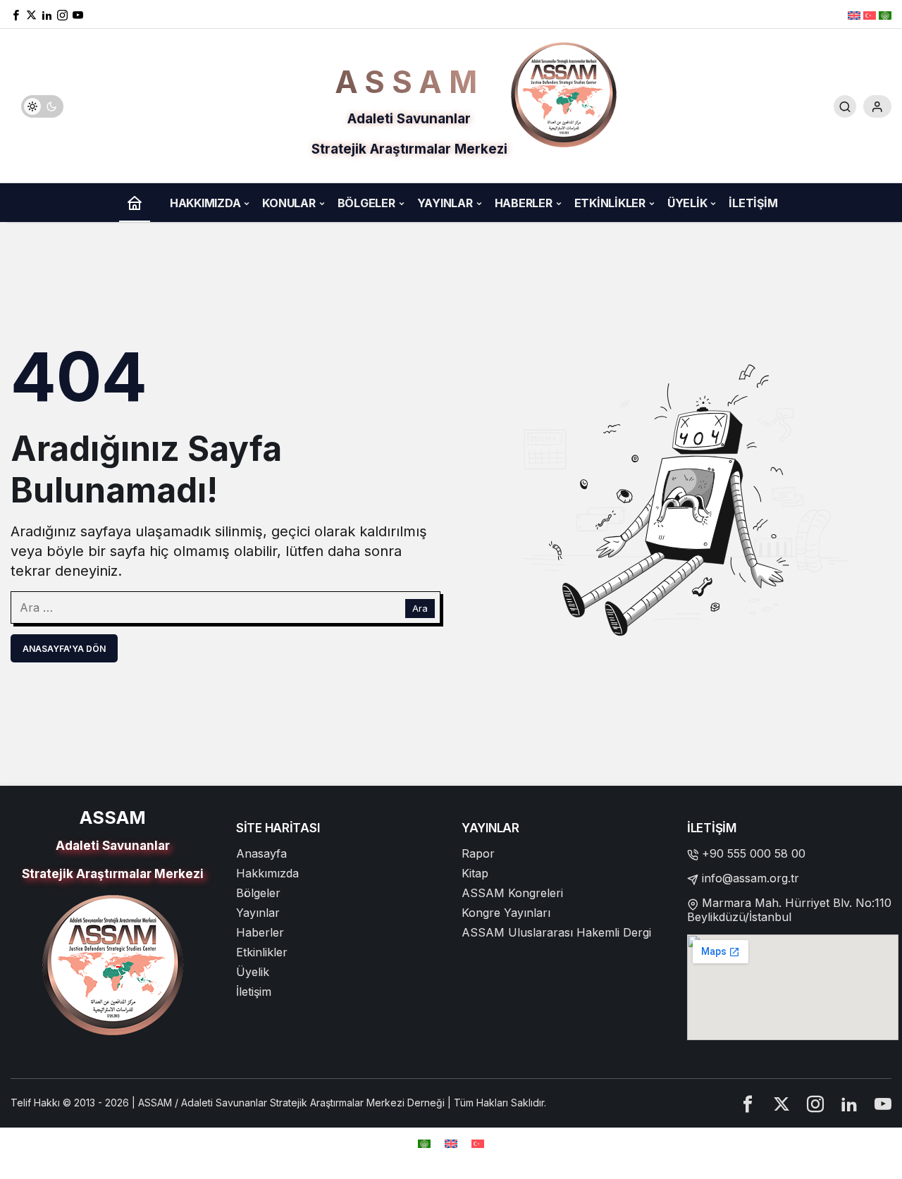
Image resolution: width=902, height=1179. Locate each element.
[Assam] (564, 94)
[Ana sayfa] (134, 202)
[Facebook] (16, 14)
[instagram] (62, 14)
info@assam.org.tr (750, 878)
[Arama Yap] (845, 106)
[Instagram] (815, 1103)
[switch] (42, 106)
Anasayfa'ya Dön (64, 648)
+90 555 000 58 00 (753, 853)
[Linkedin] (47, 14)
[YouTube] (78, 14)
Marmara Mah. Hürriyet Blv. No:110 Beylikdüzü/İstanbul (789, 910)
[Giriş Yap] (877, 106)
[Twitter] (31, 14)
